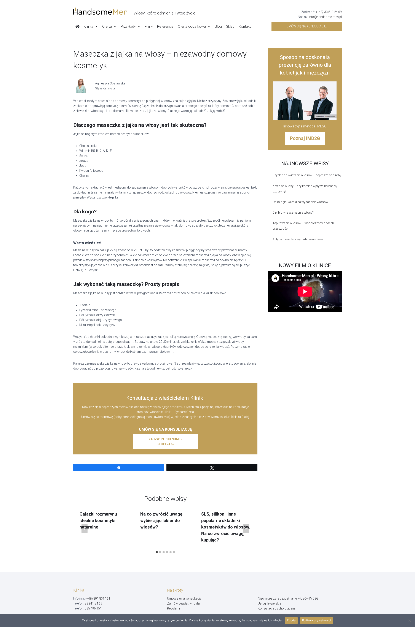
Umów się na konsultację (184, 598)
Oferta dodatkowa (192, 26)
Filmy (149, 26)
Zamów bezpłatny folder (183, 603)
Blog (218, 26)
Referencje (165, 26)
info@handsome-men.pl (325, 17)
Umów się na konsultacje (307, 26)
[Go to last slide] (84, 528)
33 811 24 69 (93, 603)
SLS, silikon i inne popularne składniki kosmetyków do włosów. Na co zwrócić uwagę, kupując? (225, 527)
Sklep (230, 26)
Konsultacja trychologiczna (276, 608)
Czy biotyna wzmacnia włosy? (293, 212)
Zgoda (291, 620)
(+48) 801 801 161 (97, 598)
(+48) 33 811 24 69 (329, 12)
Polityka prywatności (316, 620)
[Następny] (246, 528)
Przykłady (128, 26)
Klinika (88, 26)
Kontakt (245, 26)
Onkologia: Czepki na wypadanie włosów (300, 202)
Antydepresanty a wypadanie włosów (298, 239)
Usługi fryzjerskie (269, 603)
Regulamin (174, 608)
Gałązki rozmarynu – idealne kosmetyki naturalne (100, 520)
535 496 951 (93, 608)
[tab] (157, 552)
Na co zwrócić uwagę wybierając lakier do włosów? (161, 520)
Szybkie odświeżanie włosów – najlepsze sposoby (307, 175)
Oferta (107, 26)
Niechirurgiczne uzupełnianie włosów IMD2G (288, 598)
